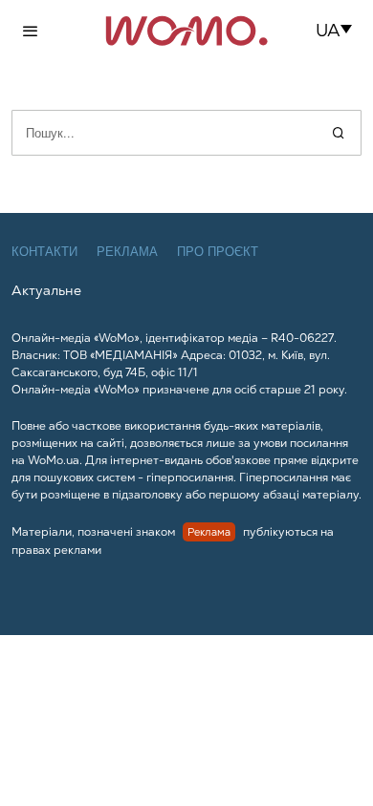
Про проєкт (217, 251)
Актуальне (46, 290)
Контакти (44, 251)
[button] (340, 30)
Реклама (127, 251)
